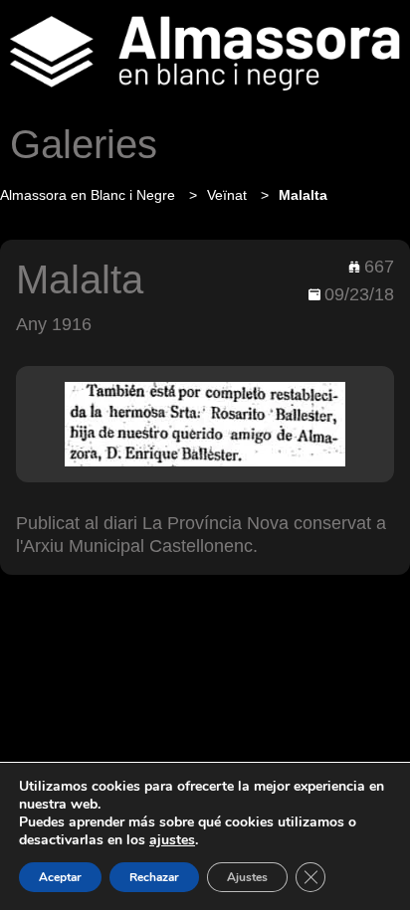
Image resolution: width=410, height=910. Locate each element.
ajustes (172, 840)
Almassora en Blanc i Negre (89, 195)
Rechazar (154, 877)
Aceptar (60, 877)
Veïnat (229, 195)
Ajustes (247, 877)
